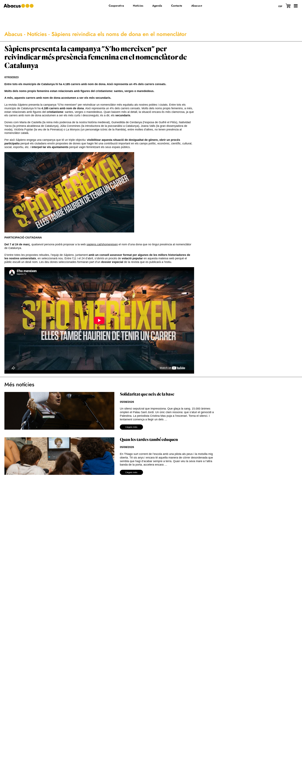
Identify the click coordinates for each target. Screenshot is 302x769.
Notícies (37, 34)
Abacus (13, 34)
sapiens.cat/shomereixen (102, 244)
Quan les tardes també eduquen (149, 439)
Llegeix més (131, 427)
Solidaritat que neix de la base (147, 394)
